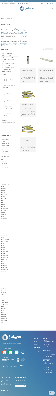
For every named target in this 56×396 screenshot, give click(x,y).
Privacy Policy (4, 381)
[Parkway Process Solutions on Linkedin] (2, 390)
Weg (2, 322)
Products (36, 340)
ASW (2, 165)
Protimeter (4, 267)
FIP (2, 200)
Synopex (3, 292)
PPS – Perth (46, 367)
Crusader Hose (5, 184)
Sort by (42, 49)
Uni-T (2, 306)
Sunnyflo (3, 290)
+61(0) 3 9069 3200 (47, 356)
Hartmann (4, 218)
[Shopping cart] (47, 3)
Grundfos (3, 214)
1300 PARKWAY (46, 343)
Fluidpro (3, 204)
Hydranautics (5, 143)
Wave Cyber (5, 151)
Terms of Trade (4, 380)
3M (2, 159)
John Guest (4, 235)
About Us (36, 338)
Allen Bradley (5, 161)
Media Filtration (7, 103)
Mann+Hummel (5, 145)
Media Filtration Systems (9, 117)
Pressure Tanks (7, 106)
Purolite (3, 271)
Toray (3, 300)
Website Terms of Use (6, 384)
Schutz (3, 273)
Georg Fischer (5, 208)
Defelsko (3, 188)
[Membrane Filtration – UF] (28, 60)
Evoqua (3, 196)
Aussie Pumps (4, 169)
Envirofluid (4, 194)
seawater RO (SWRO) (15, 35)
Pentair (4, 147)
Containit (3, 182)
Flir (2, 202)
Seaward (3, 278)
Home (3, 18)
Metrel (3, 243)
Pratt (2, 263)
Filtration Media (7, 113)
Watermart (4, 318)
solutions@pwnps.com (24, 3)
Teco (2, 296)
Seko (2, 280)
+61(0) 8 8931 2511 (47, 364)
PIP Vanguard (4, 257)
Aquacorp (4, 163)
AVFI (2, 171)
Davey (2, 186)
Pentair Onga (4, 251)
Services (35, 341)
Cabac (3, 178)
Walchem (3, 314)
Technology (36, 344)
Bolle (2, 176)
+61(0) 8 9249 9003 (47, 372)
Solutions (36, 342)
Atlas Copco (4, 167)
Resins (5, 115)
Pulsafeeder (4, 269)
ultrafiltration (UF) (21, 30)
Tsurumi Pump (5, 304)
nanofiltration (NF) (7, 32)
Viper (2, 312)
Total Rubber (5, 302)
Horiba (3, 222)
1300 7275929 (46, 344)
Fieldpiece (4, 198)
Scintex (3, 275)
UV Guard (3, 308)
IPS (2, 231)
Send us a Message (5, 385)
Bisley (3, 174)
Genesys (3, 210)
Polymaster (4, 259)
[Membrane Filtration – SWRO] (28, 129)
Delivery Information (5, 383)
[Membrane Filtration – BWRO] (28, 94)
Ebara (3, 192)
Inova (2, 229)
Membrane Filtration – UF (28, 70)
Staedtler (4, 288)
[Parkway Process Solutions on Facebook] (6, 390)
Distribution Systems (8, 108)
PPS (2, 45)
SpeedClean (4, 286)
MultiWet (3, 245)
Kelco (2, 237)
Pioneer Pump (4, 255)
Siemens (3, 284)
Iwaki (2, 233)
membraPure (4, 241)
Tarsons (3, 294)
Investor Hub (36, 351)
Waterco (3, 316)
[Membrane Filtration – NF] (46, 60)
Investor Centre (37, 350)
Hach (2, 216)
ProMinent (4, 265)
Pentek (3, 253)
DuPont (3, 141)
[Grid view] (22, 49)
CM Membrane (5, 139)
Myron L (3, 247)
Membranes (5, 87)
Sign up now (18, 385)
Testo (2, 298)
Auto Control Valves (8, 110)
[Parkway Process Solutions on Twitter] (8, 390)
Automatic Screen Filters (9, 85)
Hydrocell (4, 227)
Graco (3, 212)
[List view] (24, 49)
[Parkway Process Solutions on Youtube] (4, 390)
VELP (2, 310)
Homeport (4, 220)
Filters (4, 74)
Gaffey (3, 206)
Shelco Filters (5, 282)
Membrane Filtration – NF (46, 70)
